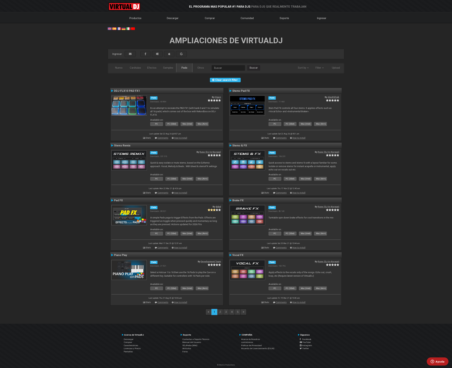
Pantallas (128, 351)
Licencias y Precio (132, 348)
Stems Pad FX (241, 90)
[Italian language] (128, 28)
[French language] (119, 28)
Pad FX (118, 200)
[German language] (124, 28)
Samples (168, 67)
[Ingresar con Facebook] (145, 54)
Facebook (306, 339)
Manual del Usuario (191, 342)
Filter (319, 67)
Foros (185, 351)
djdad (218, 207)
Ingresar (321, 18)
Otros (200, 67)
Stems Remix (122, 145)
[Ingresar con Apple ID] (169, 54)
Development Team (211, 261)
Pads (184, 67)
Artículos (186, 348)
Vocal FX (237, 255)
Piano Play (120, 255)
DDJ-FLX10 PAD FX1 (127, 90)
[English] (110, 28)
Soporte (284, 18)
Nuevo (119, 67)
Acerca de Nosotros (250, 339)
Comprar (210, 18)
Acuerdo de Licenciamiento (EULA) (257, 348)
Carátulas (135, 67)
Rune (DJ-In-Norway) (210, 152)
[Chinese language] (133, 28)
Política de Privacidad (251, 345)
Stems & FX (239, 145)
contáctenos (247, 342)
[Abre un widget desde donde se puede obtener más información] (437, 361)
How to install (180, 138)
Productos (135, 18)
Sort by (302, 67)
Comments (162, 138)
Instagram (307, 345)
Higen (218, 97)
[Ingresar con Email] (130, 54)
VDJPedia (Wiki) (189, 345)
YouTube (306, 342)
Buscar (254, 67)
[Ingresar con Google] (181, 54)
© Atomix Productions (226, 365)
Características (131, 345)
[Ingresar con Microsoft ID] (157, 54)
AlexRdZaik (333, 97)
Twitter (305, 348)
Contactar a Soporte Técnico (195, 339)
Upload (336, 67)
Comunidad (247, 18)
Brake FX (238, 200)
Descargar (173, 18)
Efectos (151, 67)
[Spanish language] (114, 28)
